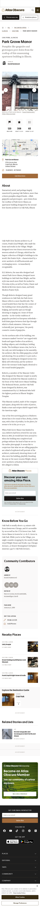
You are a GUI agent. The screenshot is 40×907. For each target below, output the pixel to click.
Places (5, 853)
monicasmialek (20, 594)
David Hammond (14, 64)
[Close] (37, 886)
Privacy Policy (13, 503)
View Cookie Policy (19, 893)
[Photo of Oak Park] (8, 699)
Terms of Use (22, 503)
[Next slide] (34, 90)
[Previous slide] (6, 90)
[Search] (32, 10)
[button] (9, 122)
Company (6, 881)
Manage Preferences (19, 903)
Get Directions (20, 176)
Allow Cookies (20, 897)
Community (7, 874)
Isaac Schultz (20, 738)
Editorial (6, 860)
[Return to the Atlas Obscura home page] (13, 10)
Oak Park (20, 696)
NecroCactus (9, 594)
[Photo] (33, 646)
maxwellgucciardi (11, 596)
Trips (4, 867)
